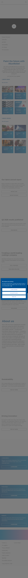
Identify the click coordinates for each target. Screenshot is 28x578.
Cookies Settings (14, 289)
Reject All (14, 296)
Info (11, 285)
